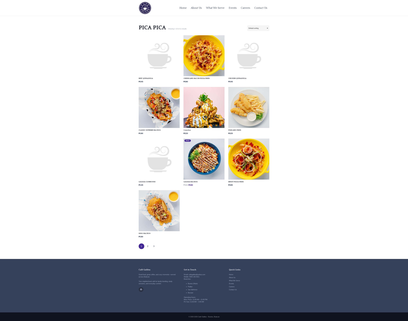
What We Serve (234, 280)
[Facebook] (141, 289)
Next (154, 246)
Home (231, 274)
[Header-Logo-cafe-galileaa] (145, 8)
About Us (232, 277)
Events (231, 283)
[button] (226, 8)
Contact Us (233, 290)
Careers (232, 287)
